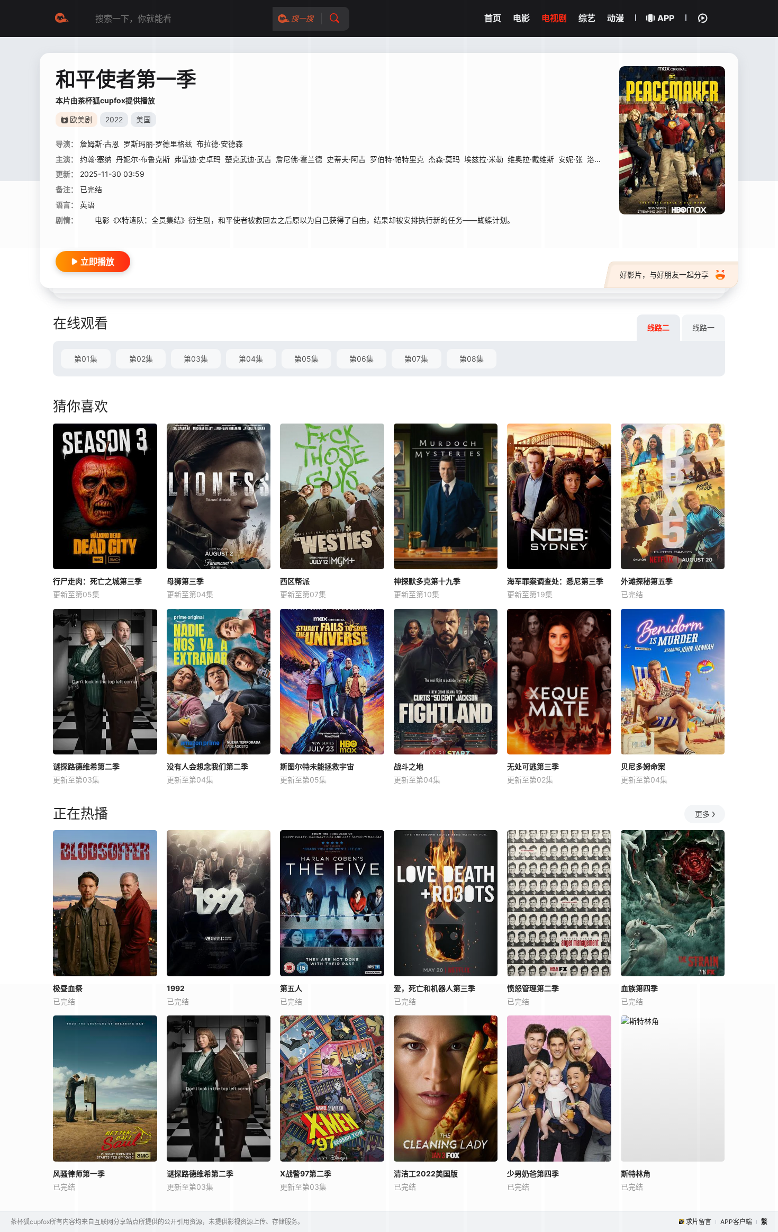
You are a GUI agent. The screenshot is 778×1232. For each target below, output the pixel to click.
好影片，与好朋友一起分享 (664, 274)
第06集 (361, 358)
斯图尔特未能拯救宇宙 (317, 766)
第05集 (306, 358)
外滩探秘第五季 (647, 581)
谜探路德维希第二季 (86, 766)
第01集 (85, 358)
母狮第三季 (185, 581)
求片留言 (698, 1222)
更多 (702, 814)
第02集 (141, 358)
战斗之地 (408, 766)
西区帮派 (295, 581)
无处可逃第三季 (533, 766)
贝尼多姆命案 (643, 766)
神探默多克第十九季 (427, 581)
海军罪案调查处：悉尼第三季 (555, 581)
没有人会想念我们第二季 (207, 766)
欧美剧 (81, 119)
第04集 (251, 358)
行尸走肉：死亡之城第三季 (97, 581)
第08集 (471, 358)
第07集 (416, 358)
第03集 (196, 358)
